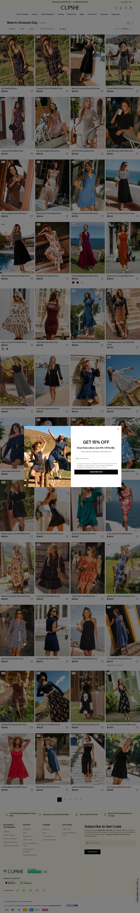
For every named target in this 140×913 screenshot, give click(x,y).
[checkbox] (75, 463)
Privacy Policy (90, 467)
